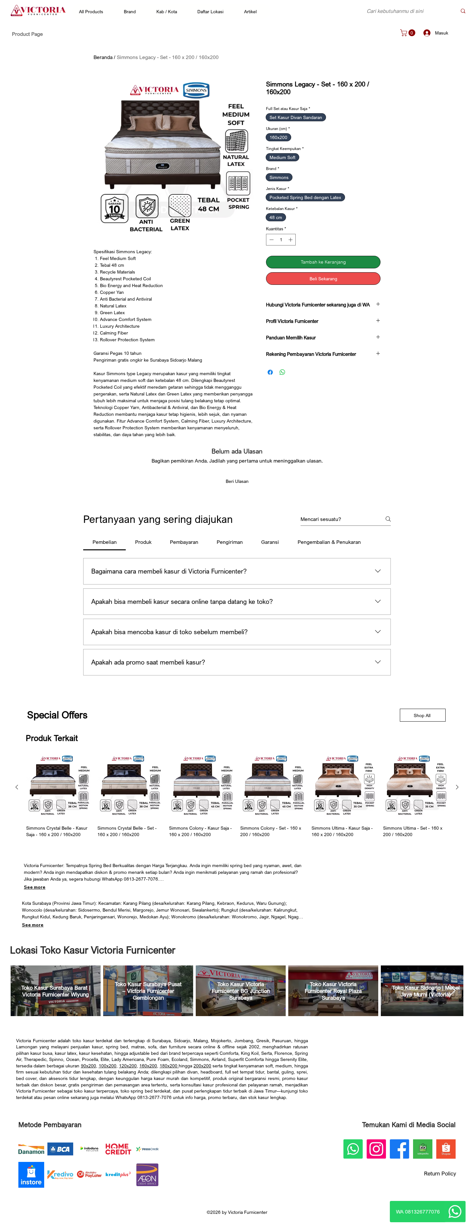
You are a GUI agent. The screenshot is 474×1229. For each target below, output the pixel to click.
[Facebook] (399, 1149)
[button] (94, 11)
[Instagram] (376, 1149)
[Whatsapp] (455, 1211)
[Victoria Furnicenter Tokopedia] (422, 1149)
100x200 (107, 1065)
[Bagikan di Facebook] (270, 372)
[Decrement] (271, 239)
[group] (237, 796)
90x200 (88, 1065)
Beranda (103, 57)
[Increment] (291, 239)
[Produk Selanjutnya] (457, 787)
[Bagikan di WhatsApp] (282, 372)
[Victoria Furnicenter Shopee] (446, 1149)
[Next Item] (452, 990)
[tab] (104, 542)
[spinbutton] (281, 239)
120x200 (128, 1065)
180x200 (169, 1065)
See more (34, 887)
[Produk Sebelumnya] (17, 787)
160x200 (148, 1065)
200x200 (202, 1065)
